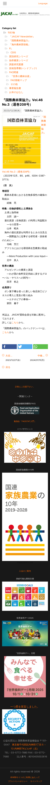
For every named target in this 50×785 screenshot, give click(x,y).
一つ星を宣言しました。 (25, 706)
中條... (41, 355)
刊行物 (11, 32)
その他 (14, 84)
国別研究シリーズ (18, 56)
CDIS (13, 52)
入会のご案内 (25, 571)
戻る (7, 367)
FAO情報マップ (18, 80)
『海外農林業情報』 (19, 44)
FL (10, 48)
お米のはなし (15, 92)
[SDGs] (25, 596)
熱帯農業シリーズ (18, 60)
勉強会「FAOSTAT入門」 (25, 421)
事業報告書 (14, 88)
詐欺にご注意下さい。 (25, 387)
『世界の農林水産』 (21, 76)
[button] (9, 346)
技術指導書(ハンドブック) (22, 68)
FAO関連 (13, 72)
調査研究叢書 (15, 64)
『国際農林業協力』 (19, 40)
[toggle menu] (25, 3)
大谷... (9, 355)
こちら (15, 322)
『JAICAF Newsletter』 (21, 36)
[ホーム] (25, 13)
